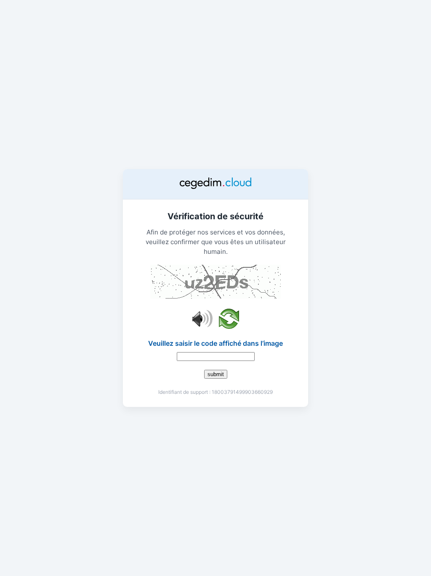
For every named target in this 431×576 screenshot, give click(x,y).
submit (216, 374)
